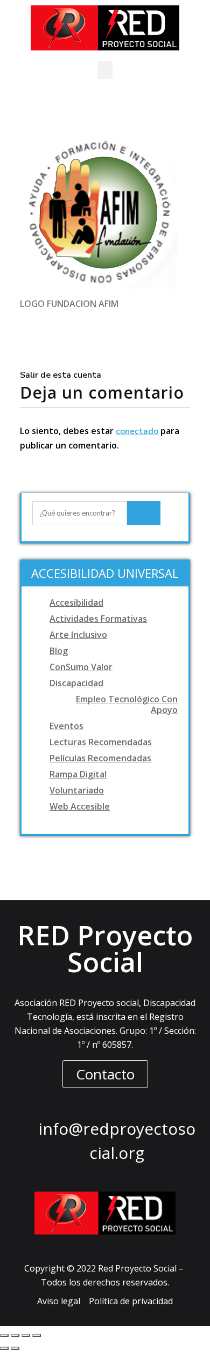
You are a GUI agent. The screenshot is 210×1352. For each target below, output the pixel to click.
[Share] (15, 1335)
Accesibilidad (76, 602)
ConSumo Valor (81, 667)
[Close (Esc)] (4, 1335)
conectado (137, 431)
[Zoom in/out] (36, 1335)
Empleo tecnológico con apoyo (127, 704)
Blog (59, 650)
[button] (105, 70)
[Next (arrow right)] (15, 1348)
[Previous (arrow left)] (4, 1348)
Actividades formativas (98, 618)
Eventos (66, 726)
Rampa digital (78, 774)
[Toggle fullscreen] (26, 1335)
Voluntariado (77, 790)
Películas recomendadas (100, 758)
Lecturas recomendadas (101, 742)
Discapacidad (76, 683)
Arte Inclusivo (78, 634)
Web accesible (80, 806)
